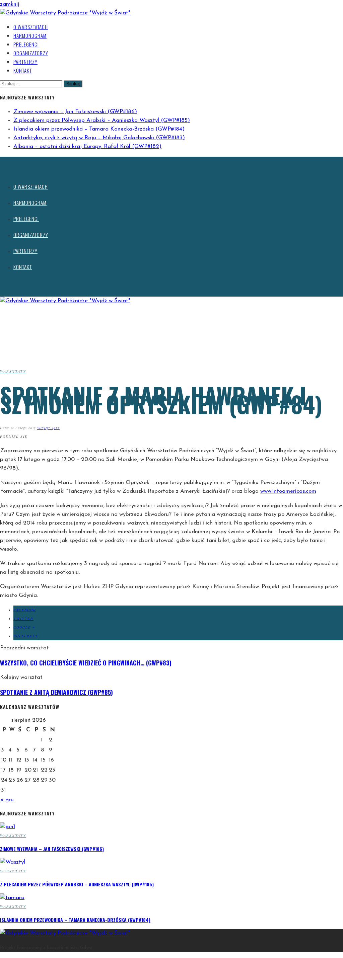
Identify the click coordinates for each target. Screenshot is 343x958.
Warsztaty (13, 371)
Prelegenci (26, 44)
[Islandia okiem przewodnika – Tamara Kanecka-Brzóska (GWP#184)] (12, 897)
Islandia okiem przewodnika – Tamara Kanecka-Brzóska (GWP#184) (99, 129)
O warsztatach (30, 26)
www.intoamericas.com (288, 491)
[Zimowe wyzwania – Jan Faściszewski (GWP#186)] (7, 826)
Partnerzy (25, 61)
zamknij (9, 4)
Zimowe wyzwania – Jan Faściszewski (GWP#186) (75, 111)
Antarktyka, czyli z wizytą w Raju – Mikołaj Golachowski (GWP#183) (99, 138)
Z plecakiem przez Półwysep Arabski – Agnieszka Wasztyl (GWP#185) (101, 120)
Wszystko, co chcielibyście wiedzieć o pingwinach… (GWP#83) (86, 662)
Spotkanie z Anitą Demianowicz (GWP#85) (56, 692)
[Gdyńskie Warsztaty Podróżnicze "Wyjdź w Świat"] (65, 13)
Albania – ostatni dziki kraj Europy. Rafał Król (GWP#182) (87, 146)
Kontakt (22, 70)
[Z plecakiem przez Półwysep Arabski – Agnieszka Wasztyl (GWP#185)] (12, 862)
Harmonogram (30, 35)
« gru (7, 800)
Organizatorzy (30, 53)
